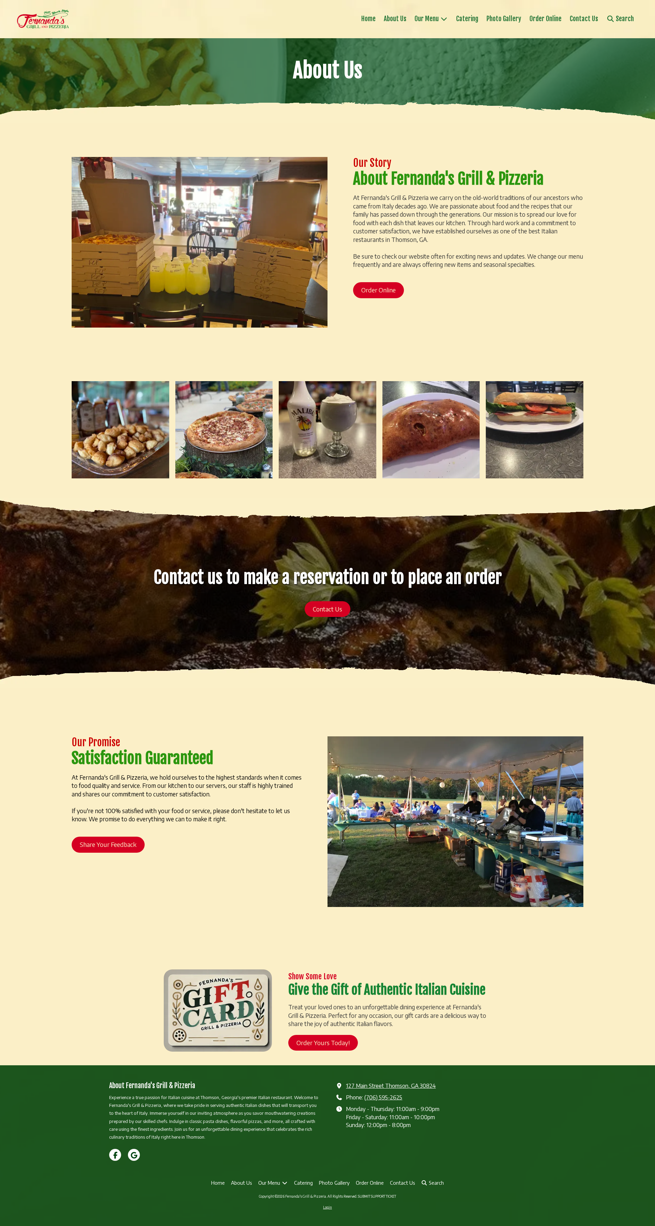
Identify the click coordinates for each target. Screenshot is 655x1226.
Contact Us (327, 609)
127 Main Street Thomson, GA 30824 (391, 1085)
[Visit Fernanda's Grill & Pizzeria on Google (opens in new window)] (134, 1155)
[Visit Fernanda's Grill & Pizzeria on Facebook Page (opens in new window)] (115, 1155)
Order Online (378, 290)
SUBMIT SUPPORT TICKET (377, 1196)
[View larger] (120, 430)
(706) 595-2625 (383, 1097)
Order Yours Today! (323, 1043)
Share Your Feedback (108, 844)
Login (327, 1207)
